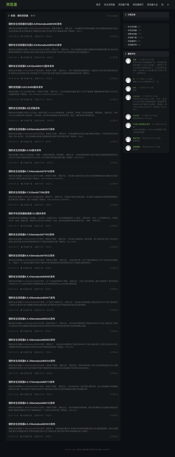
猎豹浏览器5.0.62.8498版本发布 (26, 87)
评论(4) (49, 247)
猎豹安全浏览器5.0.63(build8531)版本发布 (31, 66)
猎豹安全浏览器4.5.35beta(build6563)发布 (32, 424)
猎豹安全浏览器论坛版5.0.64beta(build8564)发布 (35, 45)
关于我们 (92, 450)
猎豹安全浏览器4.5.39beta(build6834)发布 (32, 361)
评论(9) (50, 373)
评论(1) (48, 226)
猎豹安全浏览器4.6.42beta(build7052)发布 (32, 255)
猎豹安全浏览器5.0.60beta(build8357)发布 (32, 129)
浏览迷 (11, 5)
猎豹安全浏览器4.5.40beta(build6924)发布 (32, 318)
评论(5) (49, 99)
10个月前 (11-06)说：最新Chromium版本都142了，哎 (146, 80)
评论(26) (50, 310)
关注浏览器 (109, 4)
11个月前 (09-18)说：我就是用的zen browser (146, 116)
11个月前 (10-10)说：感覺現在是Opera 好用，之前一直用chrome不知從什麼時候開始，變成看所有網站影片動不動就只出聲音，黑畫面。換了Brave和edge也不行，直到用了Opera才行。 (150, 103)
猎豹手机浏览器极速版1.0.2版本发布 (27, 213)
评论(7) (49, 394)
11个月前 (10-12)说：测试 (144, 88)
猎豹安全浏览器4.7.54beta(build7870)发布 (32, 171)
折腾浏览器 (132, 34)
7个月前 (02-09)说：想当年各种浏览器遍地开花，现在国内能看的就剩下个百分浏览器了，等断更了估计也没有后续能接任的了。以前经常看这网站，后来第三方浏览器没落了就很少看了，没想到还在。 (150, 66)
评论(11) (50, 163)
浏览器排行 (138, 4)
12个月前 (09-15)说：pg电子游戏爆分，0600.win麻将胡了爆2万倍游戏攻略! (150, 128)
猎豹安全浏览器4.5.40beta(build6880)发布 (32, 339)
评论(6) (49, 36)
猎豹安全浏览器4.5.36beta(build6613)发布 (32, 403)
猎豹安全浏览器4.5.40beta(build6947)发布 (32, 297)
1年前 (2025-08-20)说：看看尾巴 (147, 139)
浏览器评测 (132, 45)
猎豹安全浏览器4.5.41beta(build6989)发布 (32, 276)
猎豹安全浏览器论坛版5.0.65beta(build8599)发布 (35, 24)
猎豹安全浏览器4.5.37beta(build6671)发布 (32, 382)
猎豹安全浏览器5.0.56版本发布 (25, 150)
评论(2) (49, 205)
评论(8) (50, 57)
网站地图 (85, 450)
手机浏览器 (26, 226)
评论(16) (50, 120)
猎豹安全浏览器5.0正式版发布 (24, 108)
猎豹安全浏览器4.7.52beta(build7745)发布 (31, 234)
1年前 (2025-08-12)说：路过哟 (147, 148)
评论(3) (49, 78)
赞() (114, 36)
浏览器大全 (152, 4)
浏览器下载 (123, 4)
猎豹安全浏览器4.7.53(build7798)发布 (29, 192)
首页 (98, 4)
